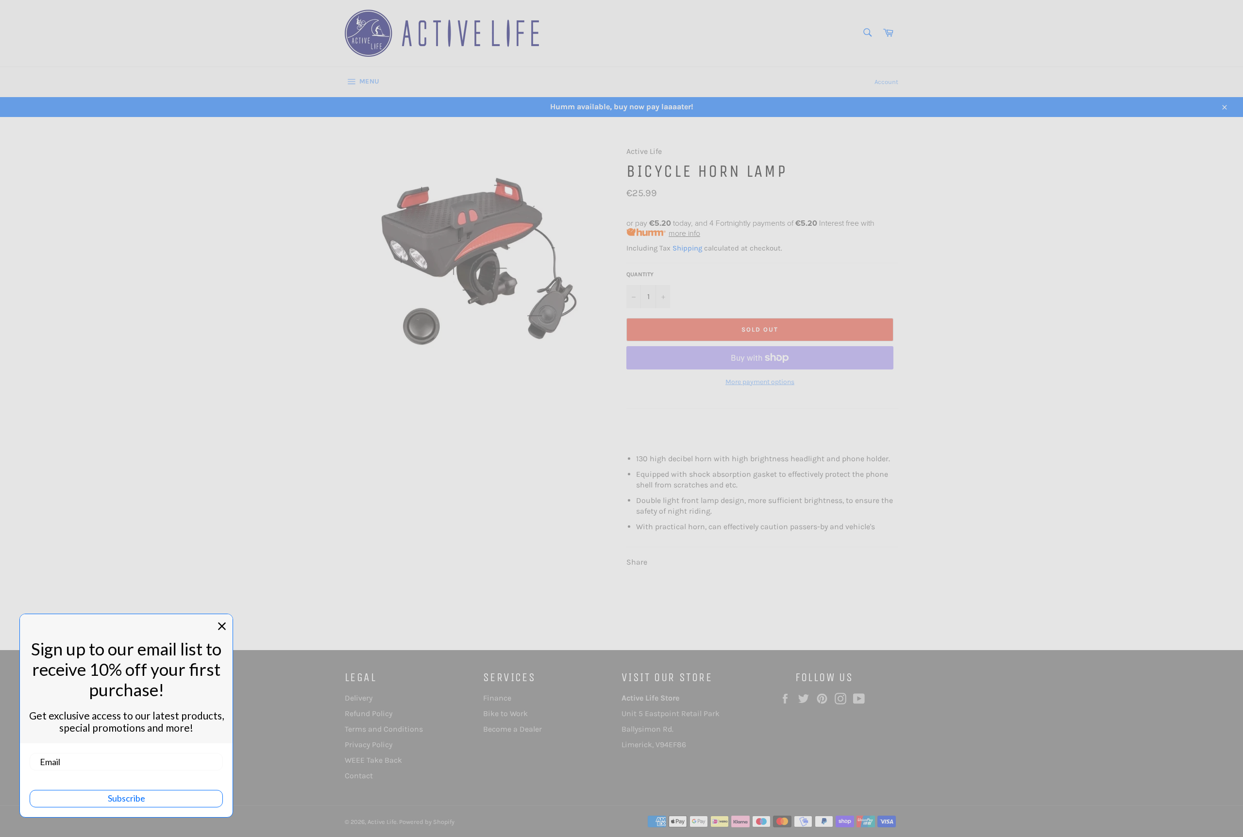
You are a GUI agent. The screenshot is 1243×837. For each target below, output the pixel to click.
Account (886, 81)
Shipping (687, 248)
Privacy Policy (368, 744)
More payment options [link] (759, 382)
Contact (359, 775)
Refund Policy (368, 713)
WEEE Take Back (373, 760)
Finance (497, 698)
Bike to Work (505, 713)
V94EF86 (670, 744)
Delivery (358, 698)
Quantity (640, 274)
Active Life (382, 821)
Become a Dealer (512, 729)
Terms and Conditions (384, 729)
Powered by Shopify (426, 821)
